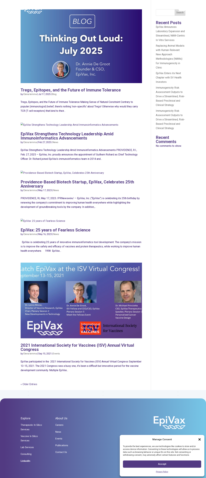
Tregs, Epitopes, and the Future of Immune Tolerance (71, 90)
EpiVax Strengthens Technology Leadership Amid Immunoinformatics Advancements (67, 135)
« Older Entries (29, 384)
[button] (199, 439)
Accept (162, 464)
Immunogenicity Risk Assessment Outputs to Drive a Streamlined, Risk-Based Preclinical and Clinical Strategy (170, 96)
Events (56, 353)
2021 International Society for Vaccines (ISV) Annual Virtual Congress (77, 347)
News (55, 142)
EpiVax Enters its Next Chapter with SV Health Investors (169, 77)
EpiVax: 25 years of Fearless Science (55, 230)
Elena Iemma (30, 94)
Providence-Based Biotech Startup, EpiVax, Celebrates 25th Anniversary (77, 184)
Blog (54, 94)
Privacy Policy (162, 472)
